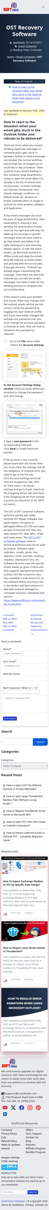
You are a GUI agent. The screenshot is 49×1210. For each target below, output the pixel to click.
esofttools (19, 42)
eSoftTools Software (13, 1201)
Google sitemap (10, 1157)
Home (10, 56)
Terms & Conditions (12, 1204)
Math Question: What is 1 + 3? (20, 687)
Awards (5, 1148)
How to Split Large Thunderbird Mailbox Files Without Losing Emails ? (23, 800)
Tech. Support (34, 1133)
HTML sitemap (9, 1161)
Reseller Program (36, 1152)
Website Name (11, 673)
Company (6, 1130)
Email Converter (27, 46)
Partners (31, 1144)
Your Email (9, 661)
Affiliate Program (35, 1148)
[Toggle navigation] (43, 7)
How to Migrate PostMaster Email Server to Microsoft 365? (24, 812)
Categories (7, 760)
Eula (3, 1137)
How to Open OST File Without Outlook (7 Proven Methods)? (22, 787)
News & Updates (10, 1144)
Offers (29, 1130)
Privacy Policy (9, 1133)
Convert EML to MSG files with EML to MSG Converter (10, 622)
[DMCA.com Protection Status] (9, 1166)
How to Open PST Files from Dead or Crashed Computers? (24, 823)
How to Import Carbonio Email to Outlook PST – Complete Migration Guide (24, 836)
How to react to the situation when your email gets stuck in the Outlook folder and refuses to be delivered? (27, 94)
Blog (28, 1141)
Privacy (29, 1204)
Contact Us (32, 1137)
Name (6, 649)
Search (40, 742)
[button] (24, 81)
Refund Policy (9, 1141)
